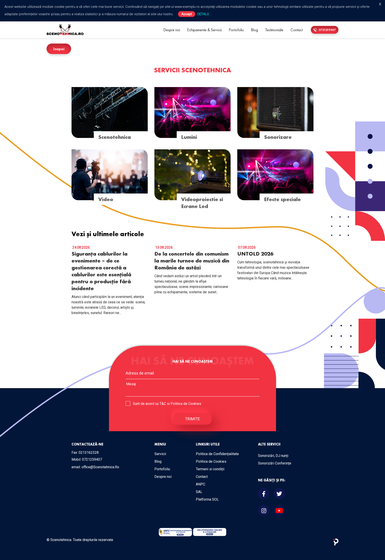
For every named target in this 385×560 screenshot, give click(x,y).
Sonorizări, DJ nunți (273, 456)
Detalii (203, 14)
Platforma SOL (207, 499)
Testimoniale (274, 29)
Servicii (160, 454)
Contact (297, 29)
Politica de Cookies (186, 404)
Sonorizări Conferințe (274, 463)
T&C (163, 404)
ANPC (200, 484)
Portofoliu (236, 29)
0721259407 (327, 30)
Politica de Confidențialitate (217, 454)
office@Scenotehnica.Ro (100, 467)
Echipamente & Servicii (204, 29)
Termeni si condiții (210, 469)
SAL (199, 492)
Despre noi (171, 29)
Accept (186, 14)
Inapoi (58, 48)
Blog (254, 29)
